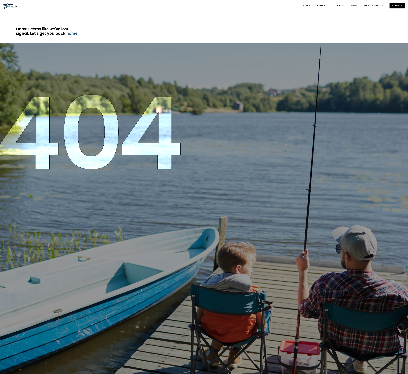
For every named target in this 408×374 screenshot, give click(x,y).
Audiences (322, 5)
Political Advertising (373, 5)
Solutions (340, 5)
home (71, 33)
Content (305, 5)
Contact (397, 5)
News (354, 5)
